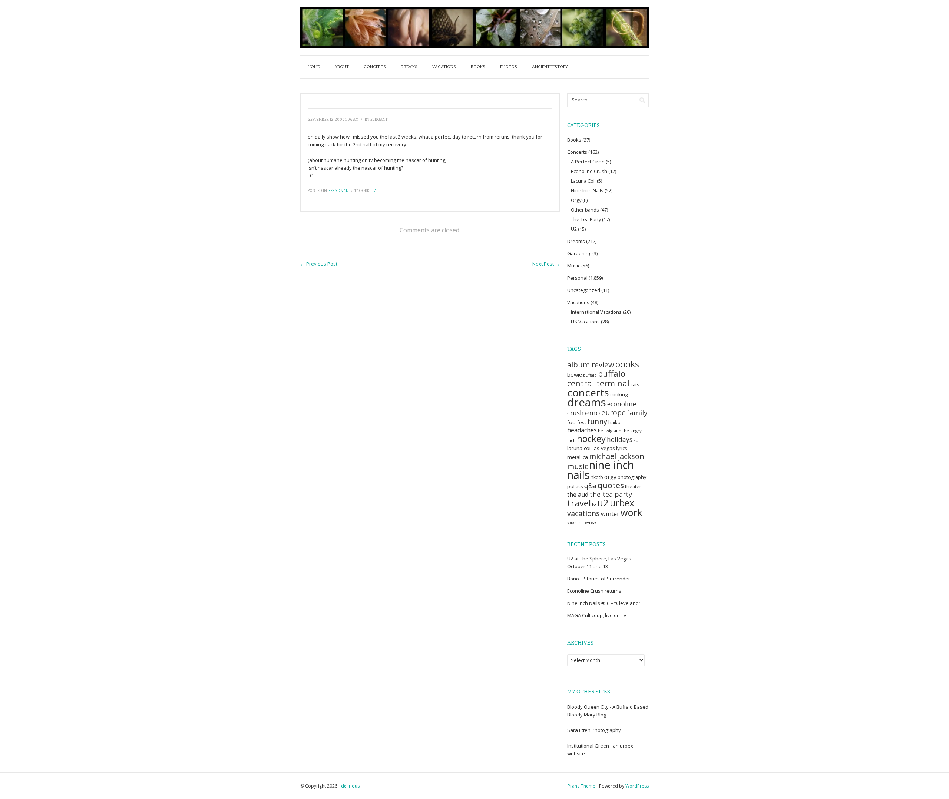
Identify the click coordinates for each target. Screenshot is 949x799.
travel (579, 503)
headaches (582, 430)
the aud (578, 494)
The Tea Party (586, 219)
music (577, 466)
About (341, 66)
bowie (574, 374)
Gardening (579, 253)
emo (592, 412)
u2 (603, 502)
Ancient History (550, 66)
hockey (591, 438)
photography (632, 477)
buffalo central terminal (598, 378)
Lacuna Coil (583, 180)
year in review (581, 522)
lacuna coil (579, 448)
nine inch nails (600, 469)
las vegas (604, 448)
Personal (338, 191)
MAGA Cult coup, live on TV (596, 615)
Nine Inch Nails (587, 190)
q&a (590, 486)
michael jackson (616, 456)
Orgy (576, 200)
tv (373, 191)
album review (590, 365)
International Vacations (596, 312)
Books (478, 66)
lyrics (621, 448)
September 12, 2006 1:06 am (333, 119)
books (627, 364)
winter (610, 514)
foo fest (576, 422)
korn (638, 440)
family (637, 412)
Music (573, 265)
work (631, 512)
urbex (622, 503)
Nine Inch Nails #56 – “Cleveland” (604, 603)
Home (314, 66)
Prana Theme (581, 786)
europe (613, 412)
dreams (586, 402)
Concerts (375, 66)
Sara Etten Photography (594, 730)
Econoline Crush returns (594, 590)
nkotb (597, 477)
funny (597, 421)
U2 (574, 229)
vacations (583, 513)
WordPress (637, 786)
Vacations (444, 66)
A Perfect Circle (588, 161)
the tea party (611, 494)
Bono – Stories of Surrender (598, 578)
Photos (508, 66)
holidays (619, 439)
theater (633, 486)
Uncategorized (583, 290)
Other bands (585, 209)
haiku (614, 422)
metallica (577, 457)
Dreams (409, 66)
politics (575, 486)
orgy (610, 476)
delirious (350, 786)
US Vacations (585, 321)
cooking (619, 394)
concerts (588, 392)
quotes (611, 485)
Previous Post (318, 263)
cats (635, 385)
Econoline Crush (589, 171)
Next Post (546, 263)
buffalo (590, 375)
